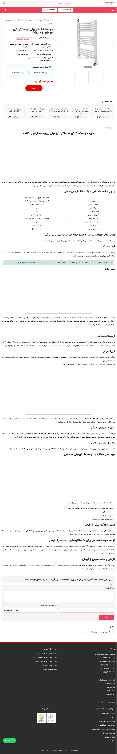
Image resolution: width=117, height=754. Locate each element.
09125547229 (106, 672)
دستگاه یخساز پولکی (50, 669)
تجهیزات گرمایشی (44, 20)
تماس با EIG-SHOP (108, 713)
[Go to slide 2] (87, 67)
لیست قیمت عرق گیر (50, 665)
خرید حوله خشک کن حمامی (26, 262)
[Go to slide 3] (85, 67)
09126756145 (103, 665)
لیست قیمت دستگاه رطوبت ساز (46, 661)
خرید (34, 88)
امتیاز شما (109, 584)
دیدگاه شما (109, 588)
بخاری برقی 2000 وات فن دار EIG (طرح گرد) (14, 110)
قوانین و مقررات (110, 737)
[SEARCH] (4, 3)
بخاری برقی (41, 531)
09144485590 (105, 661)
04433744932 (100, 702)
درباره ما (112, 717)
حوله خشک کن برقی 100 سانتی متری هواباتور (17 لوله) (81, 111)
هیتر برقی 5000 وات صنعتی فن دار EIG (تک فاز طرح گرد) (58, 110)
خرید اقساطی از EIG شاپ (107, 725)
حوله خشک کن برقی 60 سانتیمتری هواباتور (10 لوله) (103, 110)
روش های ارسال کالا (108, 733)
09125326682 (105, 658)
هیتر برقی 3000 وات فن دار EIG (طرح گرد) (36, 110)
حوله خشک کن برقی (34, 20)
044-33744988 (109, 687)
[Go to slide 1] (90, 67)
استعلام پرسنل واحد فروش (106, 721)
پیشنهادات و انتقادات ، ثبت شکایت (103, 729)
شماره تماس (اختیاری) (49, 605)
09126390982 (105, 668)
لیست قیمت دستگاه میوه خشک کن (45, 657)
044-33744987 (109, 694)
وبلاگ (113, 741)
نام (113, 605)
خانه (52, 20)
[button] (113, 42)
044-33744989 (109, 683)
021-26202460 (110, 691)
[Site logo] (110, 3)
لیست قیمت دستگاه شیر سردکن (46, 653)
